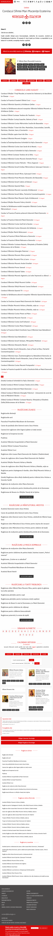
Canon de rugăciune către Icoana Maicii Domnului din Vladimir (23, 458)
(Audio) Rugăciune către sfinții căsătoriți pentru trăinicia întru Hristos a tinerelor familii (24, 833)
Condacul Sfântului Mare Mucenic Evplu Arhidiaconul (22, 198)
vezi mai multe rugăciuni (26, 497)
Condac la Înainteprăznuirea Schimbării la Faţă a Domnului (24, 142)
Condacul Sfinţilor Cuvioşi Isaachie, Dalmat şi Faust (22, 119)
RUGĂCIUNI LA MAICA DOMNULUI (26, 545)
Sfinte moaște (32, 67)
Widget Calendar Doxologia (26, 738)
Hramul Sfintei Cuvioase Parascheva (12, 907)
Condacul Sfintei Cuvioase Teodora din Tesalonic (20, 115)
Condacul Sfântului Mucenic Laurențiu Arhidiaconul (22, 190)
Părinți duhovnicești (32, 893)
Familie (4, 893)
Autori (28, 891)
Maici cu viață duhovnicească (34, 895)
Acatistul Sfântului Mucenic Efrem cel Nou (13, 860)
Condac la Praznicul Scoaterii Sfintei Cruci (18, 100)
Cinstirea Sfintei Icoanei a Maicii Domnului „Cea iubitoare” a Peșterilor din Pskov (42, 693)
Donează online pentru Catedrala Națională (14, 922)
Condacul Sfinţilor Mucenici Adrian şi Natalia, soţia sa (23, 305)
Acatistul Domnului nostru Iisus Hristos (15, 509)
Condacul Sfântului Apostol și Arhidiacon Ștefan (20, 104)
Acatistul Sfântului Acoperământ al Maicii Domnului (19, 442)
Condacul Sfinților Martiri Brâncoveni (17, 232)
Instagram (37, 51)
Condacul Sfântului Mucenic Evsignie (16, 138)
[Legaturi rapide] (51, 1)
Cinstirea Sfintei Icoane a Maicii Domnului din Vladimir (16, 697)
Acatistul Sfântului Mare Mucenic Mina (12, 873)
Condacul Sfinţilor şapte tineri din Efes (17, 134)
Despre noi (4, 918)
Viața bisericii (6, 889)
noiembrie (23, 648)
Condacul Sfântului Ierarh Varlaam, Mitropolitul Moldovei (24, 341)
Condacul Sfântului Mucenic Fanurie (17, 318)
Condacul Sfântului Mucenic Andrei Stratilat (19, 263)
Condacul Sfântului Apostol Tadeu (16, 271)
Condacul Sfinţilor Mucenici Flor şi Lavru (18, 259)
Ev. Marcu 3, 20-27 (5, 733)
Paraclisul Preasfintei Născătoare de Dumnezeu (17, 421)
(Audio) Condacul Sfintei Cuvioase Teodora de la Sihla (22, 385)
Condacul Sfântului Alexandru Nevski (17, 345)
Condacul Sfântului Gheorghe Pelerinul (18, 251)
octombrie (46, 647)
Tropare (48, 80)
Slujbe (40, 80)
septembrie (39, 647)
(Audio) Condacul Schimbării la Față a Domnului (20, 380)
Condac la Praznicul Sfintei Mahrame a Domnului (21, 236)
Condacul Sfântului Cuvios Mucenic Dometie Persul (21, 159)
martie (16, 647)
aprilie (20, 647)
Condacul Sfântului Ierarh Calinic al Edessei (19, 182)
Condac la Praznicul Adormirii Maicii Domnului (20, 220)
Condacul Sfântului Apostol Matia (15, 186)
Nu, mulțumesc (43, 928)
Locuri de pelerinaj (41, 67)
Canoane (13, 80)
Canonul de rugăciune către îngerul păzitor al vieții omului (21, 430)
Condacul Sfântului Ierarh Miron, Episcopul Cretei (21, 174)
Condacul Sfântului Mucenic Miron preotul (19, 255)
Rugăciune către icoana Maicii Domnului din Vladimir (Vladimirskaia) (25, 454)
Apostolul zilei (6, 719)
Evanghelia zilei (7, 728)
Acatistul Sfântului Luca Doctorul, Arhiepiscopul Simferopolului (18, 870)
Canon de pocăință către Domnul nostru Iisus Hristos (19, 425)
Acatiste (5, 80)
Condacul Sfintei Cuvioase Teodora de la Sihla (20, 155)
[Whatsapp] (26, 23)
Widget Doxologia (31, 907)
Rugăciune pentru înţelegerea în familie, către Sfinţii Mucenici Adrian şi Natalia (22, 805)
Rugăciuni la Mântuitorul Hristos (26, 505)
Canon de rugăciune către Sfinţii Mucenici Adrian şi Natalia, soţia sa (24, 466)
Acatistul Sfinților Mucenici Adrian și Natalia (16, 462)
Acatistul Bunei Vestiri (9, 571)
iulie (30, 647)
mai (24, 647)
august (34, 647)
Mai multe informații (14, 935)
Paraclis (25, 64)
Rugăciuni (36, 64)
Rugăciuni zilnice (26, 410)
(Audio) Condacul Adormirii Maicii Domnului (19, 389)
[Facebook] (36, 1)
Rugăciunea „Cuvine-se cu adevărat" (14, 559)
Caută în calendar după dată (17, 663)
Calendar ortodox (26, 643)
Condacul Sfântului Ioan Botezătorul (17, 337)
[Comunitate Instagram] (47, 1)
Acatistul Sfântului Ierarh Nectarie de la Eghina (14, 863)
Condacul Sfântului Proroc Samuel (16, 267)
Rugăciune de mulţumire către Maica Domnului (17, 484)
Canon (30, 64)
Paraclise (22, 80)
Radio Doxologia (31, 909)
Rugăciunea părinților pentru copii (13, 595)
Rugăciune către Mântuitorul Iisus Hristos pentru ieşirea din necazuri (25, 524)
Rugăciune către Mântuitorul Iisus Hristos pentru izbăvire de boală (24, 528)
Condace (26, 7)
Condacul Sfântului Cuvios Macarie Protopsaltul (21, 365)
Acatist (19, 64)
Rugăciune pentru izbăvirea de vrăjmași (15, 607)
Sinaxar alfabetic (26, 628)
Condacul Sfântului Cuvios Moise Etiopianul (19, 326)
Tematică (28, 898)
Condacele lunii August (26, 90)
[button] (17, 1)
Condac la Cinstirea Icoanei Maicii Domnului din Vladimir (24, 301)
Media (3, 902)
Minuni (19, 67)
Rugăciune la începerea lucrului (12, 434)
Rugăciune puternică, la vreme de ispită (15, 615)
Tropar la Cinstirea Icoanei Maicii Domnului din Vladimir (16, 821)
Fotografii (42, 69)
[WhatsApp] (45, 1)
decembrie (29, 648)
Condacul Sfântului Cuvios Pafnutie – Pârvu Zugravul (22, 163)
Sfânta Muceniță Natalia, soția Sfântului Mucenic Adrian (42, 671)
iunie (27, 647)
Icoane (24, 67)
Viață (42, 64)
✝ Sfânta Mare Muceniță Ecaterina (29, 61)
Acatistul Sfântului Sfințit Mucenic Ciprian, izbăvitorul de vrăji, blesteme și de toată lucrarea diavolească (25, 876)
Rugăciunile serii (7, 417)
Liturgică (4, 895)
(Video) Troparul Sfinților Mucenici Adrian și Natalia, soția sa (17, 836)
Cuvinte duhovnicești (8, 891)
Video (36, 69)
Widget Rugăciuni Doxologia (26, 743)
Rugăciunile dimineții (8, 413)
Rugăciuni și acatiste (26, 842)
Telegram (47, 51)
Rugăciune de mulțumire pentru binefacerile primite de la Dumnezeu (25, 488)
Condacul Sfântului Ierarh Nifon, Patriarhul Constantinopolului (26, 194)
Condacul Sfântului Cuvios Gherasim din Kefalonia (21, 228)
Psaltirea (4, 438)
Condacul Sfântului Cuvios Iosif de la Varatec (20, 224)
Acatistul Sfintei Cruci (8, 450)
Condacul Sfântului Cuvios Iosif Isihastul (18, 322)
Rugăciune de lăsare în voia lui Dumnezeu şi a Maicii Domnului (22, 603)
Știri (3, 905)
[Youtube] (38, 1)
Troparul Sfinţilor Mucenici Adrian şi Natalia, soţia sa (15, 818)
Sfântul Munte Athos (22, 69)
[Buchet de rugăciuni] (32, 1)
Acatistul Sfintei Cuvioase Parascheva (14, 446)
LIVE (26, 1)
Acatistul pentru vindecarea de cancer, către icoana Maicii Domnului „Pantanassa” (23, 846)
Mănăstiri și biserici (32, 902)
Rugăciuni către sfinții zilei (26, 798)
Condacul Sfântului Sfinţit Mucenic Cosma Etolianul (22, 286)
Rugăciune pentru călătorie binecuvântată (15, 611)
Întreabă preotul (6, 900)
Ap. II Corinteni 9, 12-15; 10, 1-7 (8, 724)
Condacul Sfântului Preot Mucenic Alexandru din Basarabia (24, 178)
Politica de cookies (7, 920)
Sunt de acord (34, 928)
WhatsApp (28, 51)
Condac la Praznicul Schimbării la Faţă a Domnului (21, 150)
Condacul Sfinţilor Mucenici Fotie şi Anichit (19, 202)
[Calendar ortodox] (28, 1)
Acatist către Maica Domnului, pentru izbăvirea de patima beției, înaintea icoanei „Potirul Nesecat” (25, 850)
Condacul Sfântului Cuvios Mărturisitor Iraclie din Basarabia (25, 123)
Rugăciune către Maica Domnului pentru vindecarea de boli (17, 854)
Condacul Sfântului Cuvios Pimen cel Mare (19, 313)
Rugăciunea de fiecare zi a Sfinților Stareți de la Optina (20, 492)
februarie (11, 647)
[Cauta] (34, 1)
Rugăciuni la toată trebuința (26, 584)
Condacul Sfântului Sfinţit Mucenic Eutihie (19, 282)
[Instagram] (41, 1)
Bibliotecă (5, 898)
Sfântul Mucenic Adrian (16, 670)
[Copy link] (29, 23)
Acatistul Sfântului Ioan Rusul (9, 867)
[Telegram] (49, 1)
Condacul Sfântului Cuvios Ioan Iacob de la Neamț (21, 146)
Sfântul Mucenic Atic (8, 689)
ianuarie (6, 647)
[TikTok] (43, 1)
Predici (31, 69)
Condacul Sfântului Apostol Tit (15, 290)
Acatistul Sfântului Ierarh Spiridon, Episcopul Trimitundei (16, 857)
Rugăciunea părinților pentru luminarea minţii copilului (20, 599)
